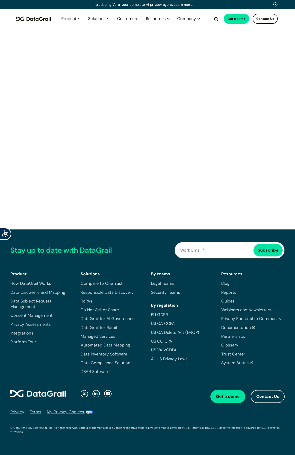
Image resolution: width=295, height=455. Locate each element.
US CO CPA (161, 341)
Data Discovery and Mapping (37, 292)
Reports (228, 292)
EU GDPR (159, 314)
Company (186, 18)
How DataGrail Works (30, 283)
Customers (127, 18)
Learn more (183, 4)
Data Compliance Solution (105, 363)
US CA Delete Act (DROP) (175, 332)
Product (69, 18)
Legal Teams (162, 283)
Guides (228, 301)
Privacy (17, 412)
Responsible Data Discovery (107, 292)
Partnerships (233, 336)
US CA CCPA (163, 323)
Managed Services (98, 336)
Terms (35, 412)
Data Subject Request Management (30, 303)
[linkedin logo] (96, 393)
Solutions (97, 18)
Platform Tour (23, 342)
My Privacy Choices (66, 412)
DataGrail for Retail (99, 327)
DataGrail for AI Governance (108, 318)
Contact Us (265, 19)
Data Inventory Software (104, 354)
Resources (156, 18)
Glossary (229, 345)
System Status (235, 363)
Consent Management (31, 315)
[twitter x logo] (84, 393)
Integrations (21, 333)
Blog (225, 283)
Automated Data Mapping (105, 345)
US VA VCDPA (164, 350)
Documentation (236, 327)
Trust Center (233, 354)
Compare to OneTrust (102, 283)
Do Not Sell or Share (100, 310)
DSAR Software (95, 371)
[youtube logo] (108, 393)
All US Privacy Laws (169, 359)
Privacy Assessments (30, 324)
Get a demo (236, 19)
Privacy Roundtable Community (251, 318)
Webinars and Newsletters (246, 310)
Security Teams (165, 292)
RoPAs (86, 301)
